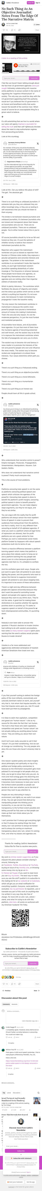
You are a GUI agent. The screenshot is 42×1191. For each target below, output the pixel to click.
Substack (11, 1187)
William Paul (10, 1050)
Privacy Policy (21, 1167)
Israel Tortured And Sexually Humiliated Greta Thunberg (13, 1099)
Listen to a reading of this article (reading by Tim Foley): (15, 1104)
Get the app (31, 1182)
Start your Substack (16, 1182)
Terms (29, 1175)
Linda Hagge (10, 1027)
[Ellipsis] (39, 1027)
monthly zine (24, 868)
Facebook (8, 865)
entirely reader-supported (20, 857)
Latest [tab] (9, 1093)
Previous (7, 991)
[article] (21, 1104)
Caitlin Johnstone (12, 23)
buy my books (13, 876)
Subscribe (31, 3)
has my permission (17, 889)
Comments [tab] (6, 1004)
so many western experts (20, 631)
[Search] (38, 1093)
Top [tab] (4, 1093)
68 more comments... (8, 1083)
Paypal (14, 873)
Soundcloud (23, 865)
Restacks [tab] (14, 1004)
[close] (36, 1119)
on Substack (34, 881)
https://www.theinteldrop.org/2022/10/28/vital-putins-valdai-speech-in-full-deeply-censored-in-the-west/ (22, 1063)
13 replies (11, 1043)
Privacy (23, 1175)
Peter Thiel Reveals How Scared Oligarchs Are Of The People (15, 1116)
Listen (38, 24)
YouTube (34, 865)
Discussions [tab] (16, 1093)
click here (13, 902)
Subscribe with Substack (22, 1158)
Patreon (7, 873)
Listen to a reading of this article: (15, 58)
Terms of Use (30, 1163)
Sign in (38, 3)
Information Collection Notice (24, 1165)
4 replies (10, 1074)
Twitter (15, 865)
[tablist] (10, 1004)
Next (35, 991)
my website (22, 881)
